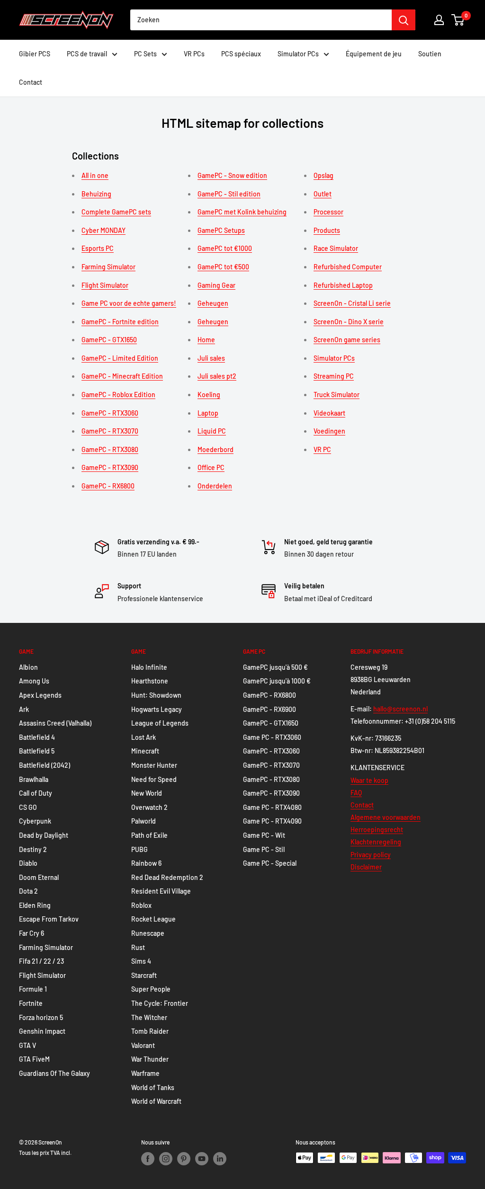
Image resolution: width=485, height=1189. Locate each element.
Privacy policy (370, 855)
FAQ (356, 793)
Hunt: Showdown (156, 695)
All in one (94, 175)
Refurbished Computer (348, 267)
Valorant (143, 1045)
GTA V (27, 1045)
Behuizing (96, 194)
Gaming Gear (216, 285)
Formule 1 (33, 989)
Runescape (147, 933)
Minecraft (145, 751)
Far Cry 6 (31, 933)
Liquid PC (212, 431)
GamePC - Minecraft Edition (122, 376)
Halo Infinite (149, 667)
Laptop (208, 413)
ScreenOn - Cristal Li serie (352, 303)
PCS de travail (87, 54)
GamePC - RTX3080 (109, 449)
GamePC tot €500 (223, 267)
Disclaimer (366, 867)
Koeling (209, 394)
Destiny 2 (33, 849)
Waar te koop (369, 780)
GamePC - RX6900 (269, 709)
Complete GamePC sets (116, 212)
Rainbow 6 (146, 863)
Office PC (211, 467)
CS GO (28, 807)
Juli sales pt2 (217, 376)
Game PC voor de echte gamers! (128, 303)
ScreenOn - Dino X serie (349, 322)
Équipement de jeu (374, 54)
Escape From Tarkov (49, 919)
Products (327, 230)
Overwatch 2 (149, 807)
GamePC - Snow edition (232, 175)
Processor (328, 212)
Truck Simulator (336, 394)
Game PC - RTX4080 (272, 807)
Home (206, 340)
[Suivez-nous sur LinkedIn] (219, 1158)
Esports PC (97, 248)
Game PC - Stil (264, 849)
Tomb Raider (150, 1031)
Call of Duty (35, 793)
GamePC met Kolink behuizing (242, 212)
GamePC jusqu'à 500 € (275, 667)
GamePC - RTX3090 (109, 467)
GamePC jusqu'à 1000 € (277, 681)
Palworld (143, 821)
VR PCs (194, 54)
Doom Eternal (39, 877)
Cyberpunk (35, 821)
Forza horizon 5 (41, 1017)
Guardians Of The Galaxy (54, 1073)
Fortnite (31, 1003)
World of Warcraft (156, 1101)
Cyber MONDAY (103, 230)
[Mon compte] (439, 20)
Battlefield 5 (36, 751)
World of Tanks (152, 1087)
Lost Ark (143, 737)
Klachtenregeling (375, 842)
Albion (28, 667)
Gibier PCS (34, 54)
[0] (458, 20)
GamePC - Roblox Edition (118, 394)
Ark (24, 709)
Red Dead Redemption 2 (167, 877)
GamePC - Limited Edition (119, 358)
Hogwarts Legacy (156, 709)
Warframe (145, 1073)
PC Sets (145, 54)
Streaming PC (334, 376)
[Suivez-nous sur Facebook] (147, 1158)
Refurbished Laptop (343, 285)
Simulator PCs (298, 54)
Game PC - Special (269, 863)
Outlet (323, 194)
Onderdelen (215, 486)
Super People (151, 989)
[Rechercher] (403, 19)
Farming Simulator (108, 267)
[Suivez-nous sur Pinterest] (183, 1158)
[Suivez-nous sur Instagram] (165, 1158)
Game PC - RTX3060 (272, 737)
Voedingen (329, 431)
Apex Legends (40, 695)
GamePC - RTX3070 (109, 431)
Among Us (34, 681)
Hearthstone (149, 681)
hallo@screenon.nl (400, 709)
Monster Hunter (154, 765)
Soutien (429, 54)
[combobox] (261, 19)
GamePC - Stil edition (229, 194)
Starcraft (144, 975)
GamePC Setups (221, 230)
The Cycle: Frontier (159, 1003)
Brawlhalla (33, 779)
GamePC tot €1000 (225, 248)
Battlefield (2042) (44, 765)
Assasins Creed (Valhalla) (55, 723)
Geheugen (213, 303)
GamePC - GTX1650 (109, 340)
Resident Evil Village (161, 891)
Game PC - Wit (264, 835)
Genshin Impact (42, 1031)
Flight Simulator (104, 285)
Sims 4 (141, 961)
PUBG (139, 849)
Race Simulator (336, 248)
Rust (138, 947)
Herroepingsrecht (376, 829)
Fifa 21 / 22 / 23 (41, 961)
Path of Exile (149, 835)
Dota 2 (28, 891)
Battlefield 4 (37, 737)
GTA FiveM (34, 1059)
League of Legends (160, 723)
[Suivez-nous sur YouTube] (201, 1158)
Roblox (141, 905)
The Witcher (149, 1017)
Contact (30, 82)
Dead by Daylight (43, 835)
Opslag (323, 175)
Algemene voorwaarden (385, 817)
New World (146, 793)
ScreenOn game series (347, 340)
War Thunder (150, 1059)
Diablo (28, 863)
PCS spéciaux (241, 54)
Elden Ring (35, 905)
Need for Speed (154, 779)
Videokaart (329, 413)
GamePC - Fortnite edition (120, 322)
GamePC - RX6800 (108, 486)
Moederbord (216, 449)
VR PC (322, 449)
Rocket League (153, 919)
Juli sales (211, 358)
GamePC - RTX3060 (109, 413)
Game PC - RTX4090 (272, 821)
